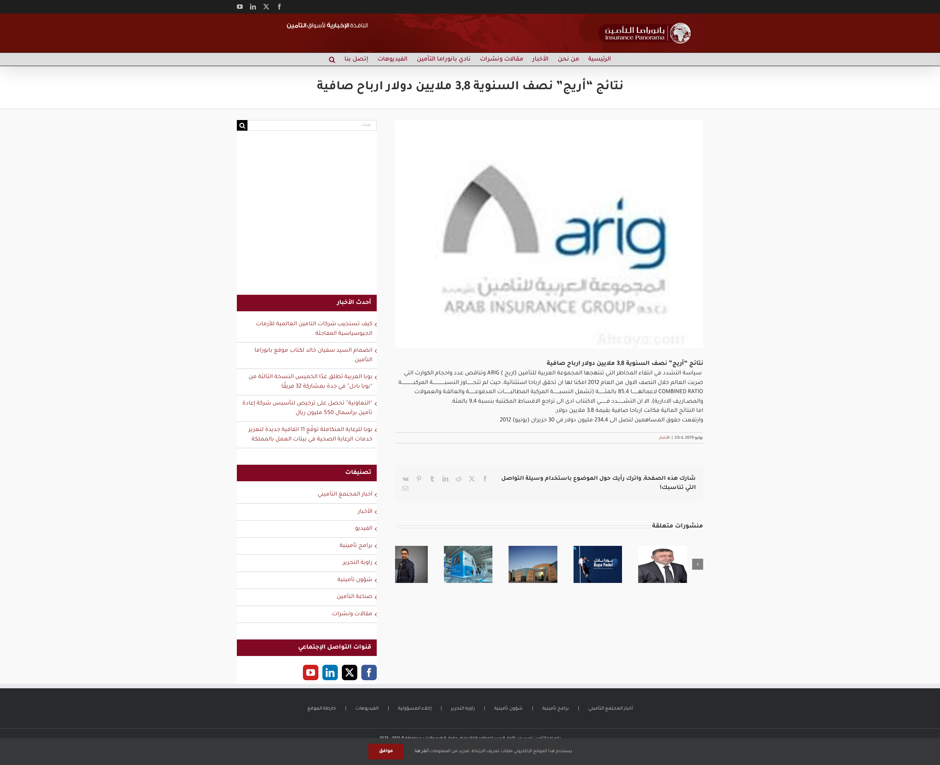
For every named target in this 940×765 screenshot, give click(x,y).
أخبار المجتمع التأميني (345, 495)
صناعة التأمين (354, 597)
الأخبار (664, 438)
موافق (386, 751)
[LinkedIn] (330, 672)
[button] (332, 59)
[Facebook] (369, 672)
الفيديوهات (367, 708)
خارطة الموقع (321, 708)
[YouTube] (310, 672)
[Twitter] (349, 672)
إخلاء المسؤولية (414, 708)
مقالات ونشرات (352, 614)
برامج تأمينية (356, 546)
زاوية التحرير (357, 563)
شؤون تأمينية (354, 580)
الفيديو (363, 529)
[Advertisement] (307, 217)
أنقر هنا (422, 751)
